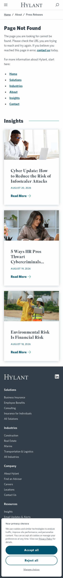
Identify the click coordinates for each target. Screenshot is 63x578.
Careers (8, 484)
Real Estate (10, 440)
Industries (16, 86)
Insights (14, 98)
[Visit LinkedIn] (57, 376)
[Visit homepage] (31, 5)
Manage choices (31, 569)
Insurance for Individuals (18, 413)
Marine (8, 446)
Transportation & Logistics (18, 451)
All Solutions (11, 418)
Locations (9, 489)
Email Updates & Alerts (17, 517)
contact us (43, 50)
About (18, 14)
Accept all (31, 550)
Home (7, 14)
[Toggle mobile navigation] (5, 5)
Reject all (31, 560)
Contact (14, 104)
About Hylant (11, 473)
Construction (11, 435)
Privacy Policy (45, 538)
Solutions (15, 80)
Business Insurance (14, 397)
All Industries (11, 456)
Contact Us (10, 495)
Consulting (10, 408)
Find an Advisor (13, 478)
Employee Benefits (14, 402)
